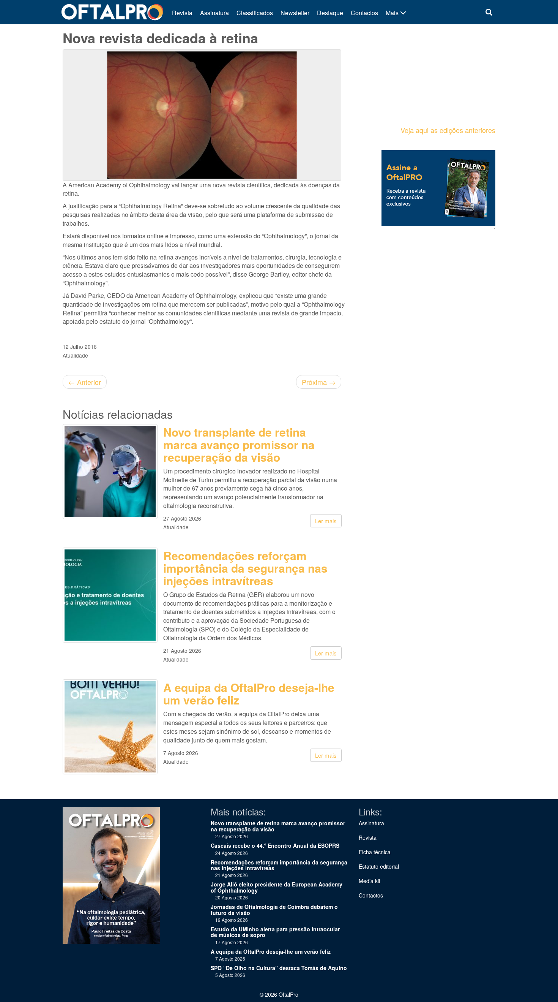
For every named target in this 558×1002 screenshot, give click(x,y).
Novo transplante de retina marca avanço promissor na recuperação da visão (239, 444)
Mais (393, 12)
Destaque (330, 12)
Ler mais (326, 521)
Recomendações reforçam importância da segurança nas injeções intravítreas (245, 568)
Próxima (319, 382)
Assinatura (214, 12)
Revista (182, 12)
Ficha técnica (375, 852)
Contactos (364, 12)
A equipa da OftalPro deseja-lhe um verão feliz (248, 693)
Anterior (84, 382)
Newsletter (295, 12)
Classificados (254, 12)
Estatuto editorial (379, 866)
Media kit (369, 881)
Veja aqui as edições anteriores (447, 130)
